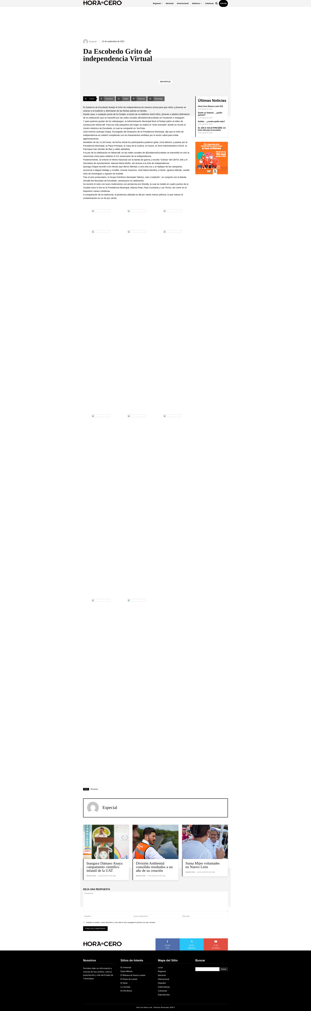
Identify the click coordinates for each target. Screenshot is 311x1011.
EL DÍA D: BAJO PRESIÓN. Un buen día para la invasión (212, 129)
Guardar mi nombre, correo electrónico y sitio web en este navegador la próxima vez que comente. (121, 922)
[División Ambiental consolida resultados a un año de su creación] (155, 842)
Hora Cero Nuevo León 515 (210, 106)
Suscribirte (216, 939)
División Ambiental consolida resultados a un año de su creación (154, 866)
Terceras (94, 789)
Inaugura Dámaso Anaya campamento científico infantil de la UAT (104, 866)
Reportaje (165, 82)
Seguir (191, 939)
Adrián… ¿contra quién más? (211, 121)
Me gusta (167, 939)
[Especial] (86, 41)
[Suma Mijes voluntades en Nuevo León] (205, 842)
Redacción (91, 876)
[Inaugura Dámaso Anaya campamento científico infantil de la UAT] (106, 842)
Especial (93, 42)
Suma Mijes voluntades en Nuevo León (203, 865)
